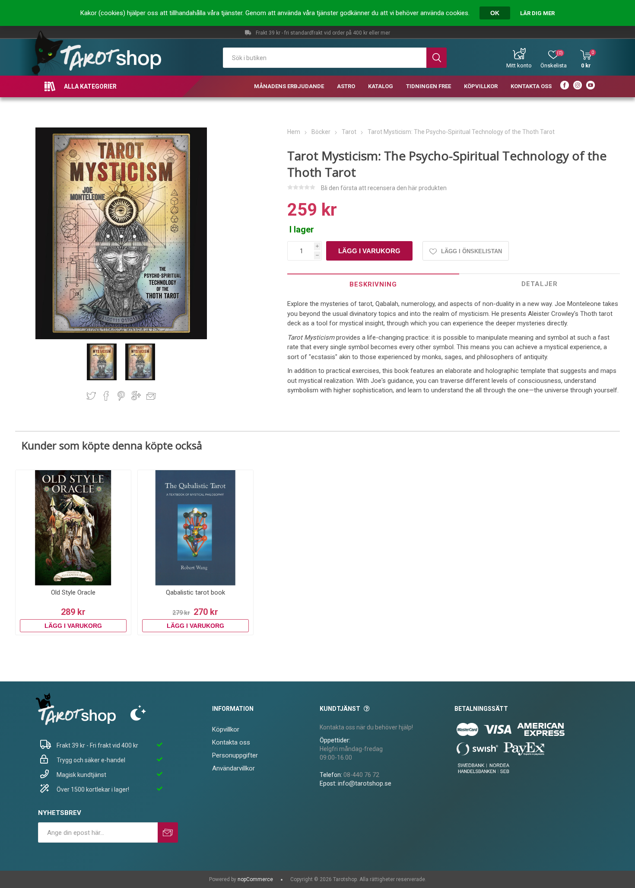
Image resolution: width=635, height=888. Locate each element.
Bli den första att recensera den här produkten (384, 188)
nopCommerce (255, 879)
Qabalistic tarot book (195, 592)
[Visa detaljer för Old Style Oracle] (73, 528)
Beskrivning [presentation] (373, 284)
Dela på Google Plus (136, 396)
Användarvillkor (233, 768)
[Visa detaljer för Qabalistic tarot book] (195, 528)
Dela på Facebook (106, 396)
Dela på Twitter (91, 396)
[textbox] (324, 58)
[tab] (373, 284)
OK (494, 13)
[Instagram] (577, 86)
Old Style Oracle (73, 592)
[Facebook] (564, 86)
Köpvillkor (225, 729)
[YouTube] (590, 86)
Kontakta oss (231, 742)
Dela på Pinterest (121, 396)
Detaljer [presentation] (539, 284)
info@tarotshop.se (364, 783)
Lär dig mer (537, 13)
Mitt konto (519, 65)
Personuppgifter (235, 755)
